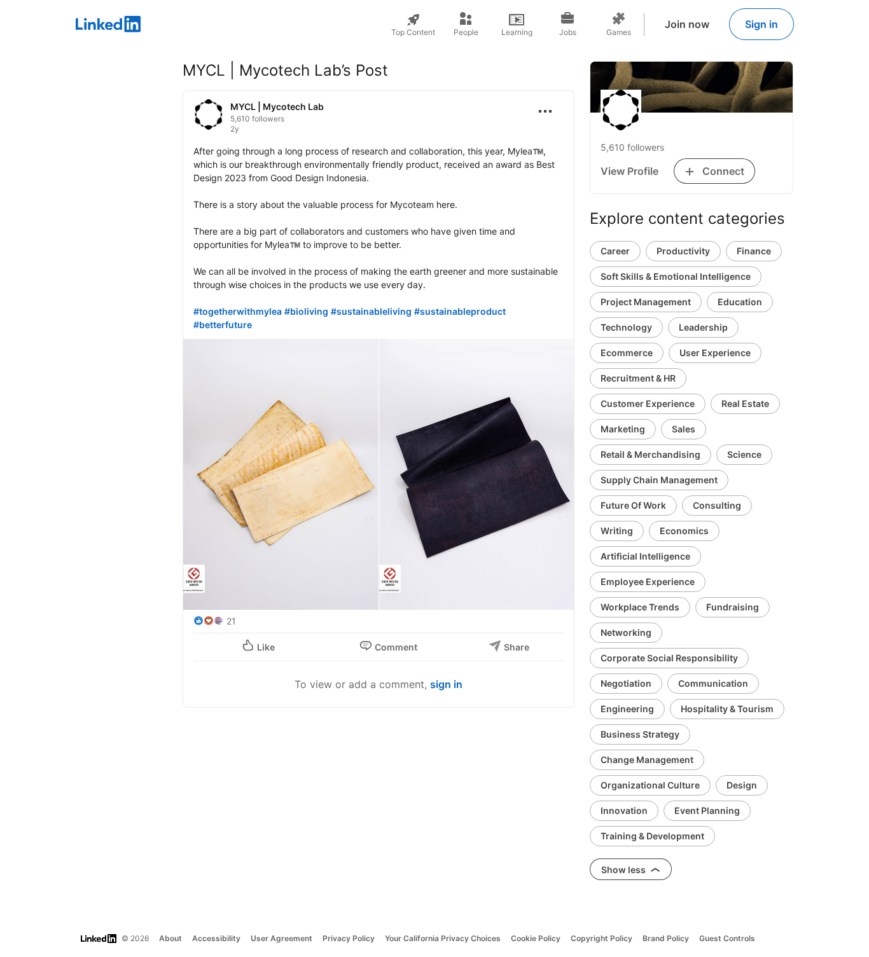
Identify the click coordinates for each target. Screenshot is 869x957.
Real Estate (745, 403)
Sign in (761, 24)
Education (740, 301)
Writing (617, 530)
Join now (687, 24)
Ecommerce (627, 352)
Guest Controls (727, 938)
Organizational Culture (650, 785)
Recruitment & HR (638, 378)
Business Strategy (640, 734)
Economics (684, 530)
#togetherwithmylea (237, 311)
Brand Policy (666, 938)
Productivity (683, 250)
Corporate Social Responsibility (669, 657)
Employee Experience (648, 581)
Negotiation (626, 683)
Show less (624, 869)
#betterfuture (222, 324)
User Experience (715, 352)
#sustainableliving (371, 311)
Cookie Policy (535, 938)
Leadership (703, 327)
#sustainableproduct (460, 311)
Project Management (646, 301)
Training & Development (652, 835)
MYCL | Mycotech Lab (277, 106)
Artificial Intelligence (645, 556)
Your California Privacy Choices (443, 938)
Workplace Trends (640, 607)
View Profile (629, 171)
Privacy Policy (349, 938)
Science (744, 454)
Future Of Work (633, 505)
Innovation (624, 810)
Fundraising (732, 607)
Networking (626, 632)
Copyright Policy (601, 938)
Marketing (623, 428)
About (170, 938)
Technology (626, 327)
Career (615, 250)
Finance (754, 250)
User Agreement (281, 938)
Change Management (647, 759)
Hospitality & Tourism (727, 708)
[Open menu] (545, 111)
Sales (683, 428)
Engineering (627, 708)
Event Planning (707, 810)
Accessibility (216, 938)
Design (741, 785)
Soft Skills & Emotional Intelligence (676, 276)
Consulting (717, 505)
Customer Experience (648, 403)
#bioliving (306, 311)
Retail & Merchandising (650, 454)
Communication (713, 683)
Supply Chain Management (659, 479)
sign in (446, 684)
